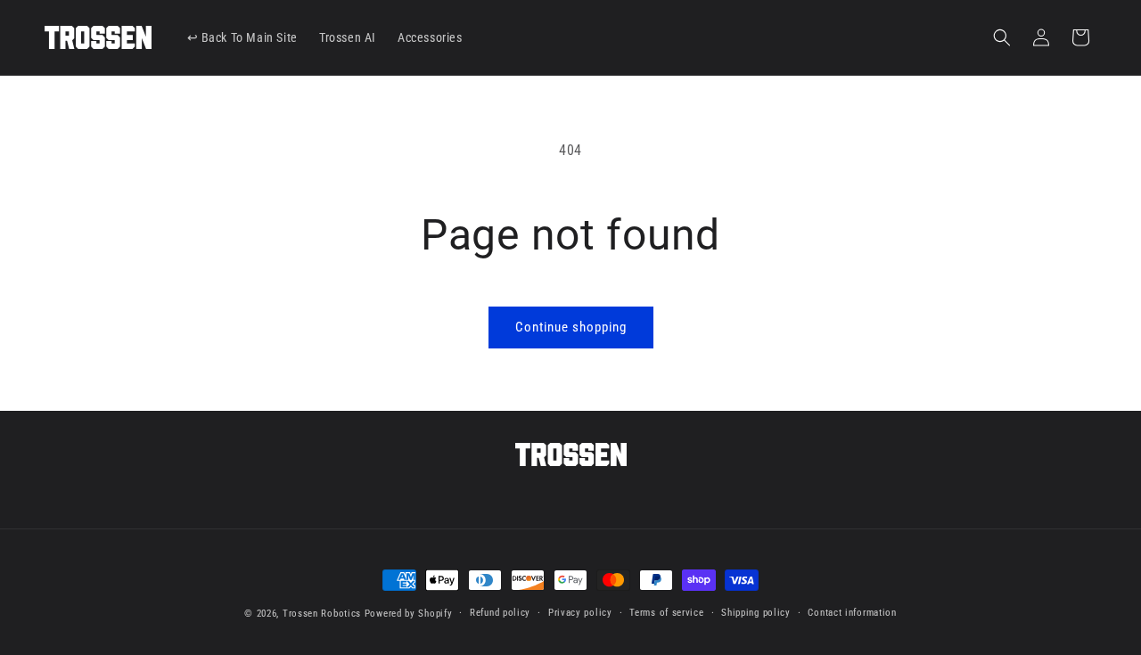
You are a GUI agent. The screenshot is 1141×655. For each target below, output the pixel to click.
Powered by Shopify (409, 613)
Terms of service (666, 612)
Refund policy (500, 612)
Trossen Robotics (322, 613)
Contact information (852, 612)
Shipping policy (756, 612)
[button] (1002, 37)
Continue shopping (571, 327)
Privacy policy (580, 612)
